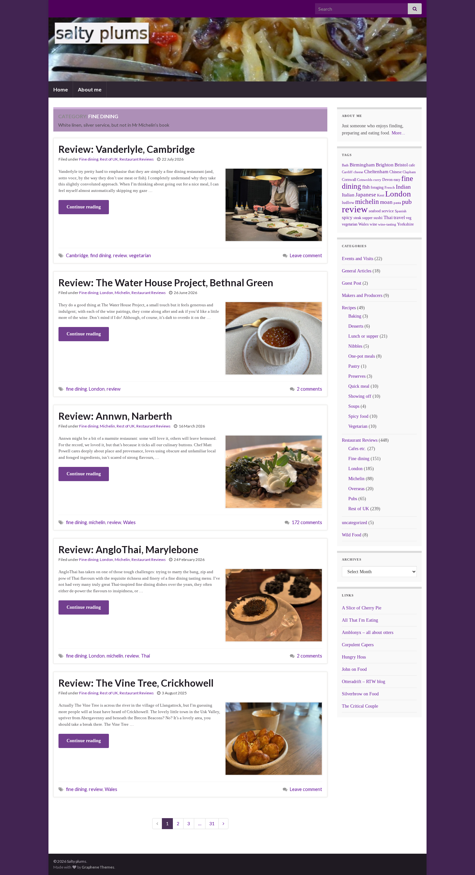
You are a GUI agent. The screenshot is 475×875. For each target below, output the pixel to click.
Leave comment (306, 255)
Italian (348, 194)
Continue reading (84, 207)
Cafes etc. (357, 448)
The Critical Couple (360, 706)
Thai (145, 656)
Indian (403, 187)
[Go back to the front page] (237, 49)
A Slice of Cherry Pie (361, 608)
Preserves (356, 376)
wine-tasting (387, 224)
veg (408, 218)
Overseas (356, 488)
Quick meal (358, 386)
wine (373, 224)
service (388, 210)
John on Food (354, 669)
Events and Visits (357, 258)
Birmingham (362, 164)
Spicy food (358, 416)
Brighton (385, 164)
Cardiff (347, 172)
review (120, 255)
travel (399, 217)
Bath (345, 165)
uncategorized (354, 522)
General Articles (356, 271)
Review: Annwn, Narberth (115, 416)
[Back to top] (460, 860)
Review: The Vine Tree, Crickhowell (136, 683)
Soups (353, 406)
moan (386, 202)
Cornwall (349, 179)
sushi (378, 217)
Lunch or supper (363, 336)
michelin (97, 522)
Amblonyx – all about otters (367, 632)
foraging (377, 187)
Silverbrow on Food (360, 693)
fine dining (76, 389)
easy (397, 179)
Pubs (352, 498)
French (390, 187)
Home (60, 89)
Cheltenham (376, 171)
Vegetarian (357, 426)
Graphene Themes (98, 867)
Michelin (122, 292)
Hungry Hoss (354, 657)
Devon (387, 179)
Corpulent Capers (358, 644)
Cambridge (77, 255)
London (106, 292)
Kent (380, 195)
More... (398, 133)
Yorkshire (405, 224)
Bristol (401, 164)
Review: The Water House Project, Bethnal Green (165, 282)
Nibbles (355, 346)
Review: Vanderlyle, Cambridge (126, 149)
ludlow (348, 202)
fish (366, 187)
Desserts (355, 326)
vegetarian (140, 255)
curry (377, 180)
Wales (129, 522)
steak (357, 218)
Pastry (354, 366)
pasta (397, 203)
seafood (375, 211)
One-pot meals (361, 356)
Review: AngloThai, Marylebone (128, 549)
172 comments (307, 522)
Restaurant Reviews (137, 159)
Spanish (400, 211)
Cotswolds (364, 180)
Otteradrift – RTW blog (363, 681)
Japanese (365, 195)
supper (367, 218)
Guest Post (351, 283)
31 (212, 823)
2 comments (309, 389)
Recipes (349, 307)
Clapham (409, 172)
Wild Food (351, 534)
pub (407, 201)
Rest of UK (109, 159)
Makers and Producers (362, 295)
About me (89, 89)
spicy (347, 217)
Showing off (359, 396)
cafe (412, 165)
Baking (354, 316)
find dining (100, 255)
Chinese (395, 172)
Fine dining (88, 159)
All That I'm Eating (360, 620)
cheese (358, 172)
